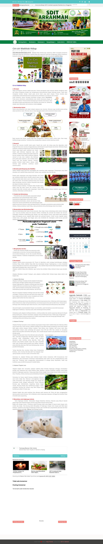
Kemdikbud (72, 341)
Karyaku (71, 303)
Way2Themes (49, 541)
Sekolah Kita (72, 351)
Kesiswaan (41, 42)
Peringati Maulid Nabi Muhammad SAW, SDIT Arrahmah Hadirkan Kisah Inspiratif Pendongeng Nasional (78, 275)
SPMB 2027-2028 (72, 42)
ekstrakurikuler (75, 300)
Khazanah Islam (73, 304)
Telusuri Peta (22, 1)
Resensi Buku (72, 313)
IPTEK (87, 302)
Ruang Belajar (51, 42)
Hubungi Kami (30, 1)
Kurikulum (32, 42)
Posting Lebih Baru (18, 521)
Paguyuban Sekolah (74, 307)
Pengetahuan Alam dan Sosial (28, 50)
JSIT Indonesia (73, 345)
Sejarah (77, 313)
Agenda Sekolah (75, 295)
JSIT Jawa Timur (73, 347)
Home (15, 1)
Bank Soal (86, 297)
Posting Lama (62, 521)
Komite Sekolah (83, 304)
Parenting (85, 307)
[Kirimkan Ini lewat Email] (49, 476)
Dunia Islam (72, 298)
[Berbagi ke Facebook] (53, 476)
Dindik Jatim (72, 342)
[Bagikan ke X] (51, 476)
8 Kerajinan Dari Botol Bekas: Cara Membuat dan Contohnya (82, 266)
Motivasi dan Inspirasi (75, 306)
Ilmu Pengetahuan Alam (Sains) (76, 302)
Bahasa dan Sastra (79, 297)
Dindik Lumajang (73, 344)
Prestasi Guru (72, 312)
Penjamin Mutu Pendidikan (76, 350)
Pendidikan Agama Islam (75, 309)
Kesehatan (86, 303)
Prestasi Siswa (82, 312)
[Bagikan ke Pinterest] (54, 476)
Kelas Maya (78, 303)
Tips (70, 315)
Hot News (84, 300)
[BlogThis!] (50, 476)
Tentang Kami (22, 42)
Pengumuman (84, 310)
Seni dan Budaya (85, 313)
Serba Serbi (61, 42)
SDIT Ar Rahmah (65, 541)
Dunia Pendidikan (84, 298)
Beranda (41, 521)
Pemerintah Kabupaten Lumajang (77, 348)
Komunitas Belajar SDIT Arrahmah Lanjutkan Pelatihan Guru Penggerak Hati (38, 5)
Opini (85, 306)
